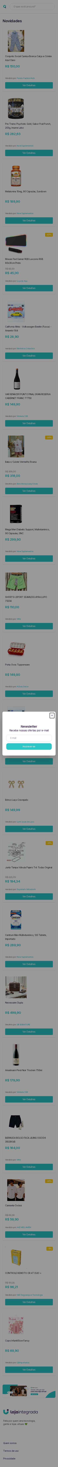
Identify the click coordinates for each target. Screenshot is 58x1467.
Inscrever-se (29, 746)
